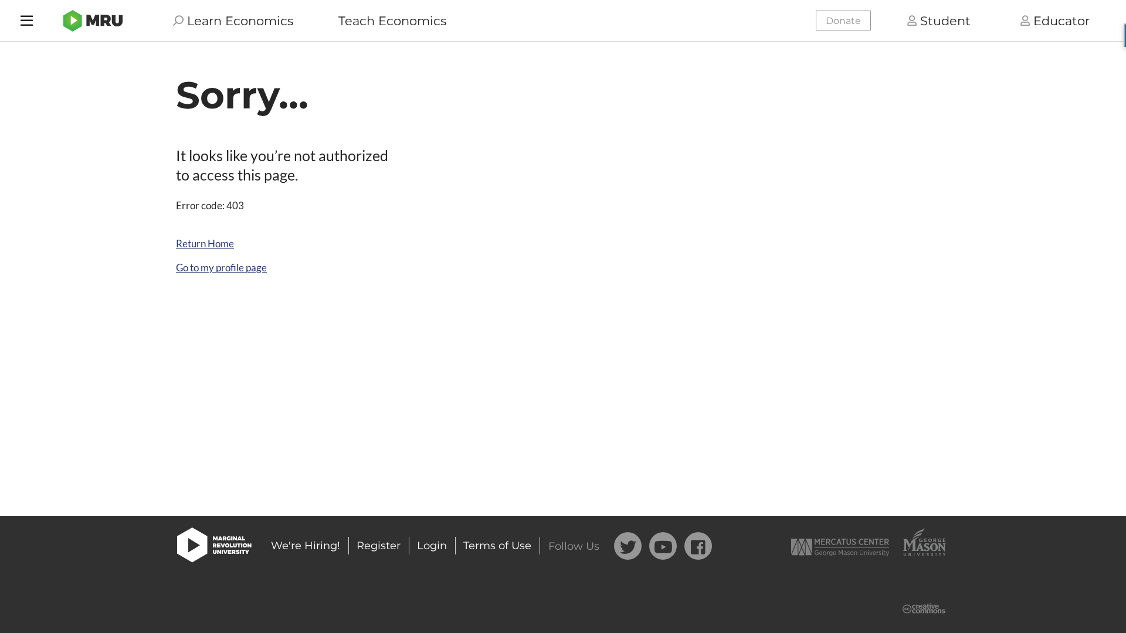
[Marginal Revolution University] (92, 20)
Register (379, 545)
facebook (698, 546)
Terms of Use (497, 545)
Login (432, 545)
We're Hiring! (305, 545)
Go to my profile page (221, 267)
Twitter (628, 546)
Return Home (205, 243)
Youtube (663, 546)
